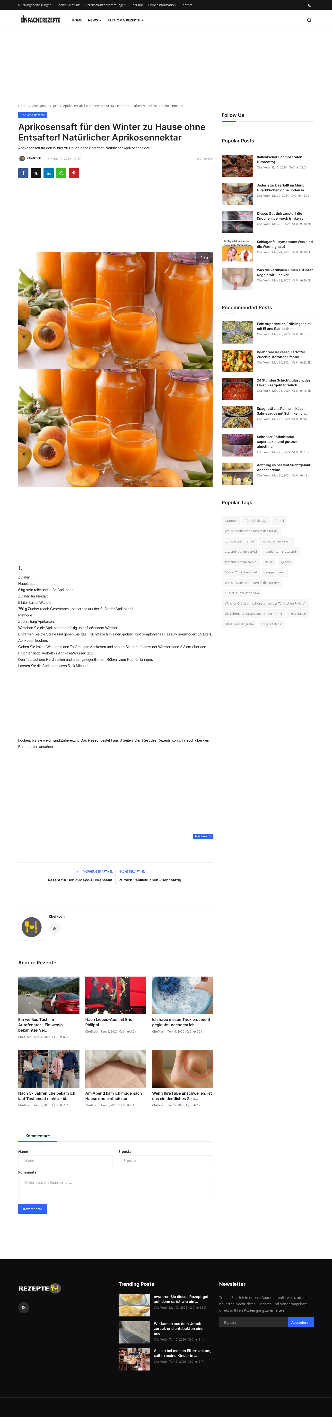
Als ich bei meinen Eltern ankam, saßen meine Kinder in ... (182, 1353)
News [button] (93, 20)
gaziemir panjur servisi (241, 552)
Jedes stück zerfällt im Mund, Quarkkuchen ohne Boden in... (282, 187)
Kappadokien (275, 572)
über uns (137, 5)
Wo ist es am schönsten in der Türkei (251, 531)
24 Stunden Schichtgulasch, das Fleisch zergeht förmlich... (284, 382)
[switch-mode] (310, 5)
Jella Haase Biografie (239, 624)
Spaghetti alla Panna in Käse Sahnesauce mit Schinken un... (282, 410)
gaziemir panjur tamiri (240, 562)
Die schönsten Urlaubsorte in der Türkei (253, 614)
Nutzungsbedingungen (35, 5)
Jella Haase (298, 614)
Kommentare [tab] (38, 1135)
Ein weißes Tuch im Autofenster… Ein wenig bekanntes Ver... (40, 1025)
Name (23, 1151)
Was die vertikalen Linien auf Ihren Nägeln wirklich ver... (285, 272)
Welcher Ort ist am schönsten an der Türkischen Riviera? (265, 603)
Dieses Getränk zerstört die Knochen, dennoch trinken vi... (282, 215)
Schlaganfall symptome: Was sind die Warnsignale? (285, 244)
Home (77, 20)
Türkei (279, 520)
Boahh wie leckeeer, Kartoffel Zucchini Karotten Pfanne (281, 354)
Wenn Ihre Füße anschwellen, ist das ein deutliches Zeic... (182, 1096)
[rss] (23, 1307)
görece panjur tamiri (239, 541)
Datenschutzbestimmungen (105, 5)
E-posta (125, 1151)
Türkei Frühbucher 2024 (242, 593)
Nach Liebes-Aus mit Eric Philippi (108, 1022)
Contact (186, 5)
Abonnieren (301, 1322)
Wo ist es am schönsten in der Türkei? (252, 582)
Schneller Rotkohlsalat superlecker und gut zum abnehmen (277, 441)
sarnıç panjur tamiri (276, 541)
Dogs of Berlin (272, 624)
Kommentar (28, 1172)
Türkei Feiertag (255, 520)
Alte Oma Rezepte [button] (123, 20)
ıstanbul (230, 520)
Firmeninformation (162, 5)
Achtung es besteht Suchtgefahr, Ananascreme (284, 467)
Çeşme (286, 562)
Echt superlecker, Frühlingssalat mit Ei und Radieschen (284, 326)
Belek (269, 562)
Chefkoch (57, 916)
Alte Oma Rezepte (45, 105)
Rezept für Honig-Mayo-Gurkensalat (80, 880)
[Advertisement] (146, 69)
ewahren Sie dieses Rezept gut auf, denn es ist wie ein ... (181, 1299)
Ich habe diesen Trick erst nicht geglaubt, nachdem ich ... (181, 1022)
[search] (309, 20)
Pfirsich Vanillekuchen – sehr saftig (150, 880)
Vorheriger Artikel (98, 871)
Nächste (202, 836)
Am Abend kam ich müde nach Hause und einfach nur (113, 1096)
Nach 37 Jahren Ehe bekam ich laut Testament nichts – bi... (46, 1096)
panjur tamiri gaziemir (281, 552)
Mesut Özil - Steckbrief (241, 572)
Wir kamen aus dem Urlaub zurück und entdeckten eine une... (178, 1328)
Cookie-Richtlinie (68, 5)
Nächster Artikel (132, 871)
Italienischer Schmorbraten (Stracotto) (279, 159)
